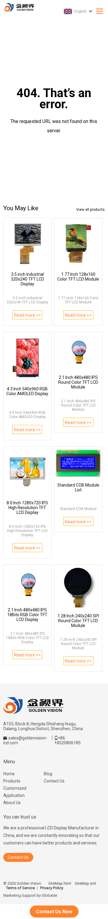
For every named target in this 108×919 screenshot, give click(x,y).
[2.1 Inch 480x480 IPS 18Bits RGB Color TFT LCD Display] (27, 584)
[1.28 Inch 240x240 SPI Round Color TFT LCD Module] (78, 587)
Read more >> (27, 315)
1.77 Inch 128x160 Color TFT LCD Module (78, 276)
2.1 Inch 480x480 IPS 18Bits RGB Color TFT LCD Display (27, 614)
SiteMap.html (59, 883)
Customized (14, 788)
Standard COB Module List (78, 487)
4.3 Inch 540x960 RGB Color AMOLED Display (27, 391)
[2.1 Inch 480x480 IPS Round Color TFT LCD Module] (78, 352)
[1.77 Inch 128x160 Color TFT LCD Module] (78, 243)
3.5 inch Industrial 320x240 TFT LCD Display (27, 279)
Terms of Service (20, 888)
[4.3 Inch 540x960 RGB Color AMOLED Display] (27, 357)
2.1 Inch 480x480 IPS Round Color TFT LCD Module (78, 382)
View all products (90, 209)
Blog (48, 773)
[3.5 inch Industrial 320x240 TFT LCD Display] (27, 243)
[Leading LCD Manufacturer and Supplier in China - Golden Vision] (18, 6)
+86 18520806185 (67, 740)
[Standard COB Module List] (78, 463)
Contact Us (54, 781)
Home (9, 773)
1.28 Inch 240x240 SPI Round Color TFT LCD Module (78, 620)
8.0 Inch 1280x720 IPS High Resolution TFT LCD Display (27, 507)
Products (11, 781)
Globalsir (49, 895)
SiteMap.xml (85, 883)
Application (14, 795)
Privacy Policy (51, 888)
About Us (12, 802)
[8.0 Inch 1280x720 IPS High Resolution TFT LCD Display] (27, 472)
